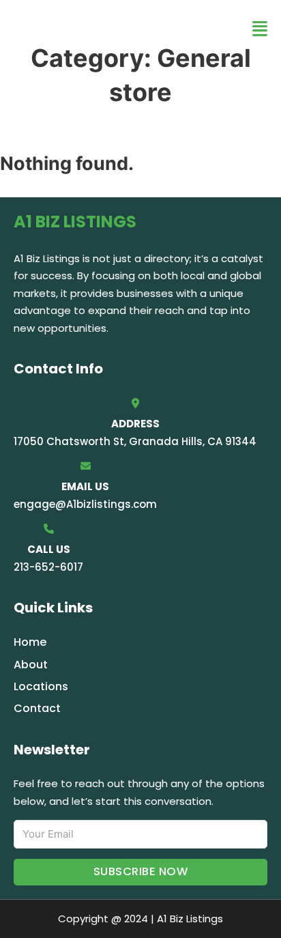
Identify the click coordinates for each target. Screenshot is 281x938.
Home (30, 642)
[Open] (259, 29)
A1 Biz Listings (96, 28)
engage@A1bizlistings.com (85, 504)
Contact (37, 708)
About (31, 664)
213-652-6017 (48, 567)
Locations (41, 686)
